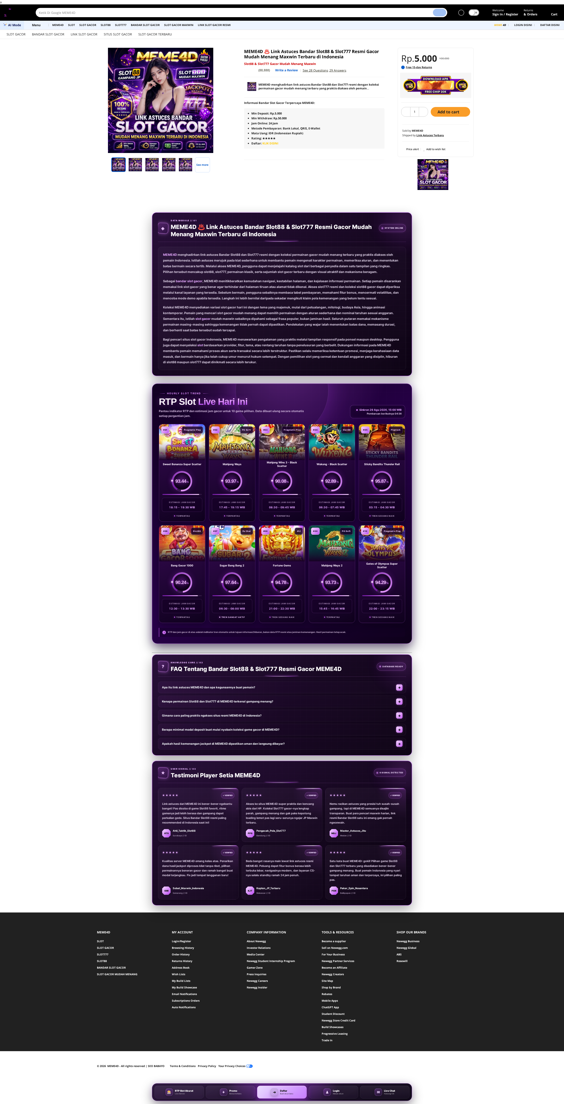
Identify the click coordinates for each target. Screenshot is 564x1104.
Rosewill (402, 961)
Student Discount (333, 1014)
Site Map (327, 981)
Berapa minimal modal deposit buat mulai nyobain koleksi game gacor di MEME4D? (220, 729)
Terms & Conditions (183, 1066)
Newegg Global (406, 948)
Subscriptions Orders (186, 1001)
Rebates (327, 994)
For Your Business (333, 954)
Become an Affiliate (334, 967)
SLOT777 (102, 954)
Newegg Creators (333, 974)
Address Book (180, 967)
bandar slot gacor (189, 281)
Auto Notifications (184, 1007)
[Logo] (15, 12)
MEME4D (170, 254)
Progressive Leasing (335, 1034)
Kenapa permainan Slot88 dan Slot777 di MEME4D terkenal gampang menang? (217, 701)
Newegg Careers (257, 981)
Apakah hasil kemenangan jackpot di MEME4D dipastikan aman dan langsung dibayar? (223, 743)
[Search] (439, 12)
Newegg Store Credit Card (338, 1020)
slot (200, 345)
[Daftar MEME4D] (435, 85)
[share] (225, 53)
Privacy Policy (207, 1066)
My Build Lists (181, 981)
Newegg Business (408, 941)
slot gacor (203, 319)
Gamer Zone (255, 967)
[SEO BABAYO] (433, 174)
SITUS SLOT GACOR (118, 34)
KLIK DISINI (270, 143)
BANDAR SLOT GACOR (48, 34)
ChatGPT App (330, 1007)
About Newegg (256, 941)
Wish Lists (178, 974)
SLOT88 (102, 961)
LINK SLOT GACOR (84, 34)
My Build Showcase (184, 987)
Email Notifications (184, 994)
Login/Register (181, 941)
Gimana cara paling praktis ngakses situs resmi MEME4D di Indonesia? (212, 715)
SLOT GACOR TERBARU (155, 34)
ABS (399, 954)
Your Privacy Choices (232, 1066)
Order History (181, 954)
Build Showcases (332, 1027)
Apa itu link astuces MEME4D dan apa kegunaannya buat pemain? (208, 687)
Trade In (327, 1040)
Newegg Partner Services (338, 961)
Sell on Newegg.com (335, 948)
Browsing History (183, 948)
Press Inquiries (256, 974)
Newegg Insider (257, 987)
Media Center (255, 954)
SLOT (100, 941)
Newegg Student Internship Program (271, 961)
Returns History (182, 961)
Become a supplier (334, 941)
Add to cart (449, 111)
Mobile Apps (330, 1001)
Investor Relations (259, 948)
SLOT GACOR (16, 34)
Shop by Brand (331, 987)
